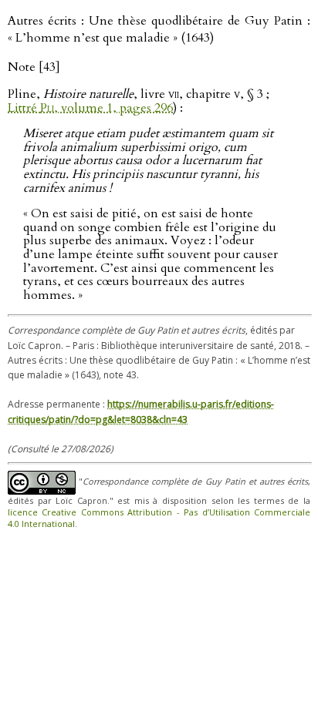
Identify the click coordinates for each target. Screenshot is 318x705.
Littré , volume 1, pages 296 (90, 107)
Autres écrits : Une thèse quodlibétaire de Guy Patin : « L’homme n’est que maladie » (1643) (159, 29)
